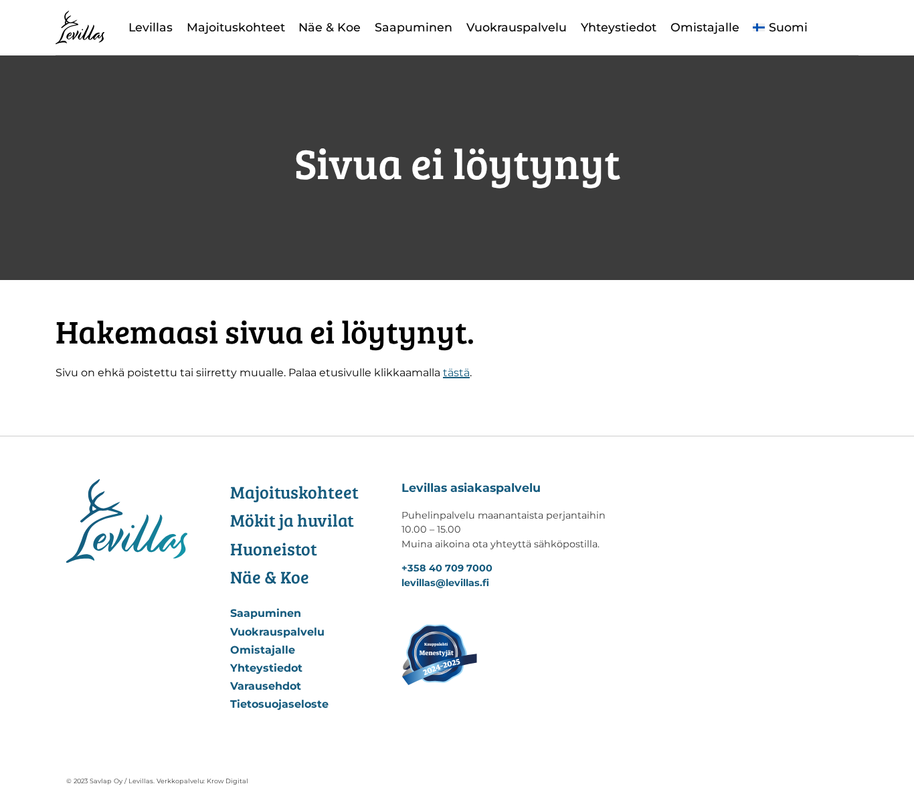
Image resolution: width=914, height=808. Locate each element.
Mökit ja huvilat (292, 519)
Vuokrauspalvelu (516, 27)
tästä (456, 372)
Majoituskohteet (236, 27)
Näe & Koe (329, 27)
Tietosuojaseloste (279, 704)
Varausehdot (265, 686)
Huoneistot (273, 548)
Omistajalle (704, 27)
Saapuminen (413, 27)
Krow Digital (227, 781)
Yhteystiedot (618, 27)
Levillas (150, 27)
